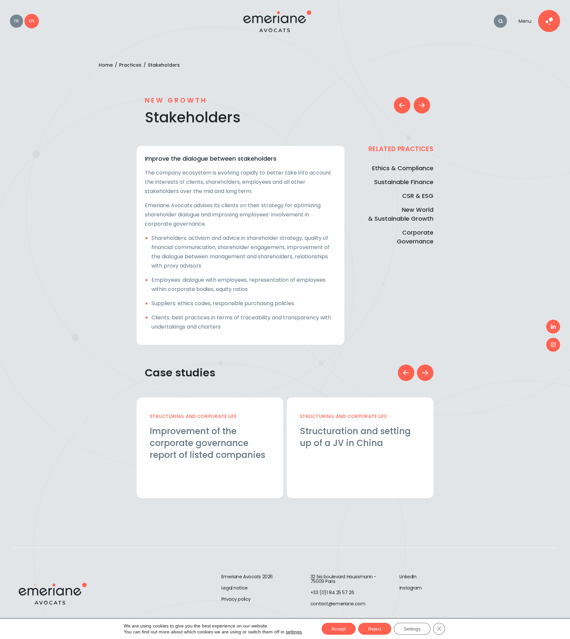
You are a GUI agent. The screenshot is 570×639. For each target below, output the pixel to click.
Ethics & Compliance (402, 168)
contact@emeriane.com (337, 603)
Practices (130, 65)
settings (294, 631)
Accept (339, 628)
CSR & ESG (417, 196)
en (31, 21)
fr (16, 21)
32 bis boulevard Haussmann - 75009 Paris (343, 579)
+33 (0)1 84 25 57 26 (332, 592)
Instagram (410, 588)
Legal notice (234, 588)
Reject (374, 628)
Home (106, 65)
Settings (412, 628)
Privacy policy (236, 599)
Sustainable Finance (403, 182)
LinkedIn (408, 576)
